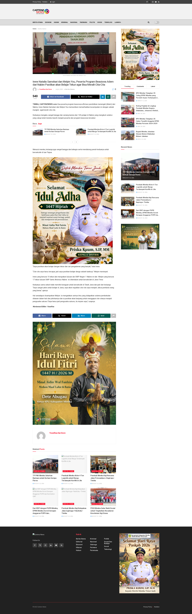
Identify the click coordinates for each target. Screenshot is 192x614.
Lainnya (118, 22)
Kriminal (64, 22)
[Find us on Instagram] (152, 2)
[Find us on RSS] (158, 2)
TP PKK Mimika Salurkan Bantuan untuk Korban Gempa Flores (56, 130)
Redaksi (44, 2)
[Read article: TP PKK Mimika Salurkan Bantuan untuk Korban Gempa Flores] (38, 132)
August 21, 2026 (96, 516)
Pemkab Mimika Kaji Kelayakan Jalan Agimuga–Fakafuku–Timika (74, 510)
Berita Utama (38, 22)
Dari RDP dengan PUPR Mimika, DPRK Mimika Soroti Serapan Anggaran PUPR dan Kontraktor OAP (45, 511)
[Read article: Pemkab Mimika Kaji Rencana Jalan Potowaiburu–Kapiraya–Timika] (103, 464)
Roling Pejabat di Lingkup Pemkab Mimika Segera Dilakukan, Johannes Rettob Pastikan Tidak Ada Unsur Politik (147, 108)
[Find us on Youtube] (156, 2)
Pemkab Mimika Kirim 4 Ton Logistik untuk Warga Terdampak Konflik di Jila (102, 130)
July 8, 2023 (59, 89)
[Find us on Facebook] (35, 545)
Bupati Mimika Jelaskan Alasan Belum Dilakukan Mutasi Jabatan (145, 134)
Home (34, 29)
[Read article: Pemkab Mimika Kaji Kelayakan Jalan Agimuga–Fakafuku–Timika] (74, 497)
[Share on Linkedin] (102, 97)
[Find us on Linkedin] (51, 545)
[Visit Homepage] (41, 11)
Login (53, 2)
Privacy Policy (37, 2)
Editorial (79, 542)
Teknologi (108, 22)
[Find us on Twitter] (150, 2)
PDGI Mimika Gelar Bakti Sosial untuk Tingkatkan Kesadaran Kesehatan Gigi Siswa (102, 510)
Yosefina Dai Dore (45, 89)
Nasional (73, 22)
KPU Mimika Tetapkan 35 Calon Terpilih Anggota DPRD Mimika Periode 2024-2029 (147, 121)
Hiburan (79, 547)
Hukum (56, 22)
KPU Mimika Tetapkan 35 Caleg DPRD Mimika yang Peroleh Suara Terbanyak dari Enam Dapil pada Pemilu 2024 (147, 95)
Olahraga (93, 544)
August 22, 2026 (50, 134)
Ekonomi (48, 22)
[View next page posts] (76, 142)
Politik (92, 22)
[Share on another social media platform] (113, 97)
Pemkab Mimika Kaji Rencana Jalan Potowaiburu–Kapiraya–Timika (102, 478)
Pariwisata (94, 550)
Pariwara (83, 22)
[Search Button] (148, 22)
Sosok (99, 22)
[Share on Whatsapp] (108, 97)
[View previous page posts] (72, 142)
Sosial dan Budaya (108, 542)
